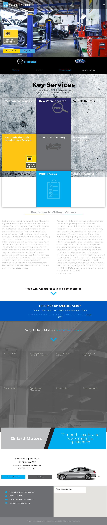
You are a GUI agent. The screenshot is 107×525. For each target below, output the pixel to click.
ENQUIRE (27, 51)
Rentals (39, 70)
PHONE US (11, 51)
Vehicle (15, 70)
